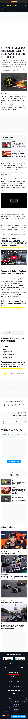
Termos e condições (9, 711)
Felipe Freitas (4, 69)
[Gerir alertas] (23, 405)
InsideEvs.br (14, 676)
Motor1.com (14, 679)
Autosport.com (14, 684)
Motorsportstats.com (14, 686)
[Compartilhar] (17, 69)
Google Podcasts (8, 354)
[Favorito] (20, 69)
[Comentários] (24, 69)
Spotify (5, 346)
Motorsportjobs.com (14, 681)
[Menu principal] (3, 5)
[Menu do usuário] (24, 5)
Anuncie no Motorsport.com (14, 696)
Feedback (14, 693)
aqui (18, 364)
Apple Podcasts (8, 352)
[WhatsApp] (11, 405)
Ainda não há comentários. (14, 435)
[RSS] (22, 667)
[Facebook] (4, 405)
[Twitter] (8, 405)
